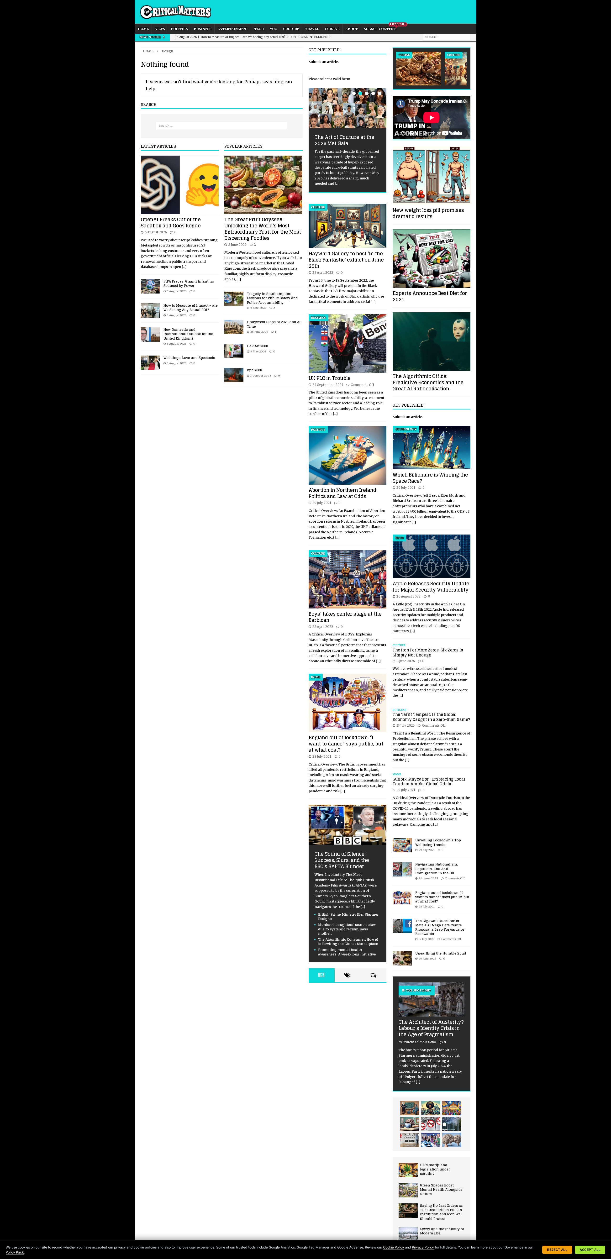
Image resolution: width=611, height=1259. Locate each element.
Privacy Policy (423, 1247)
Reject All (557, 1250)
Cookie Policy (393, 1247)
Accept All (590, 1250)
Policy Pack (15, 1252)
